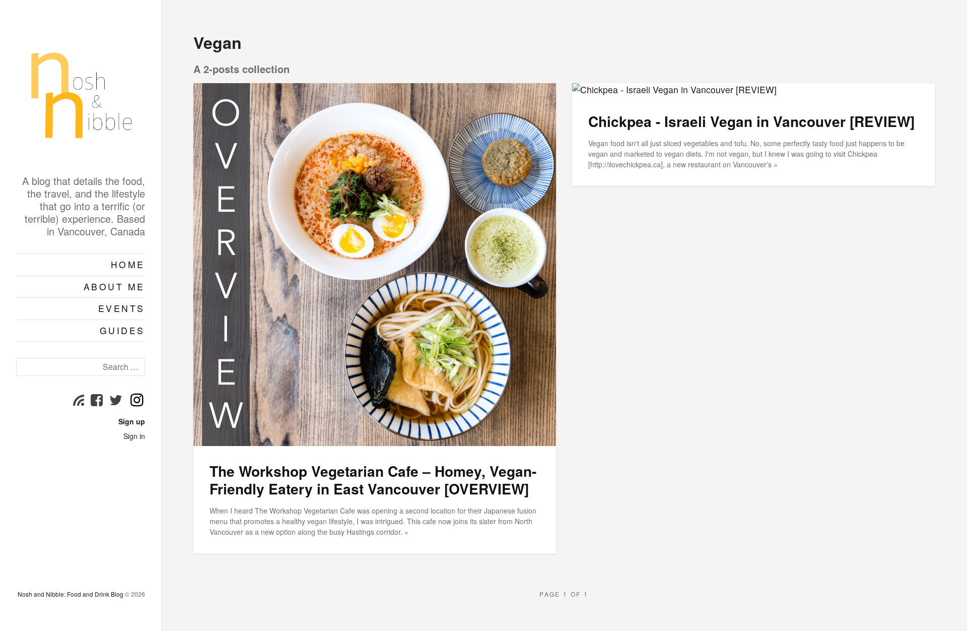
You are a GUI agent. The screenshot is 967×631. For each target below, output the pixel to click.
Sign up (131, 421)
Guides (122, 330)
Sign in (134, 436)
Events (121, 308)
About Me (114, 286)
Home (128, 264)
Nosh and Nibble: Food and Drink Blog (70, 594)
